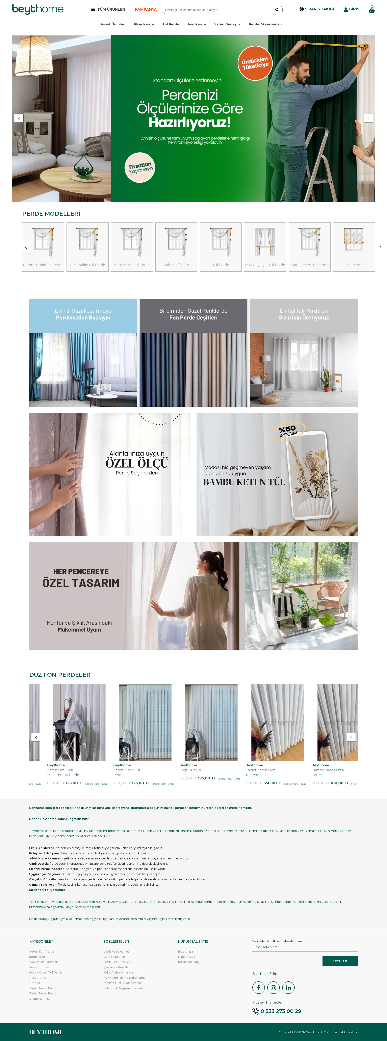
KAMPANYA (146, 9)
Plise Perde (144, 24)
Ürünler (34, 983)
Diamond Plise (40, 998)
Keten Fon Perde (41, 951)
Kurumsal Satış (188, 962)
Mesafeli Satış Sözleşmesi (122, 983)
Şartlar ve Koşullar (117, 967)
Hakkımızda (186, 957)
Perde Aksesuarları (265, 24)
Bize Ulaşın (186, 951)
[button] (18, 118)
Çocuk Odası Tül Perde (45, 972)
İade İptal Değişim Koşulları (123, 988)
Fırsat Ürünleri (113, 24)
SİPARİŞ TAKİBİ (319, 9)
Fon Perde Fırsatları (43, 962)
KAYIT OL (340, 961)
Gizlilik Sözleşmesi (117, 951)
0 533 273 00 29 (281, 1011)
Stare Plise (37, 957)
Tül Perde (170, 24)
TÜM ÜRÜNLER (111, 9)
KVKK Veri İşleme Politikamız (124, 978)
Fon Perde (197, 24)
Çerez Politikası (115, 957)
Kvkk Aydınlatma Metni (120, 972)
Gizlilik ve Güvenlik (117, 962)
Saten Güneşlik (227, 24)
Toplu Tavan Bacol (42, 988)
